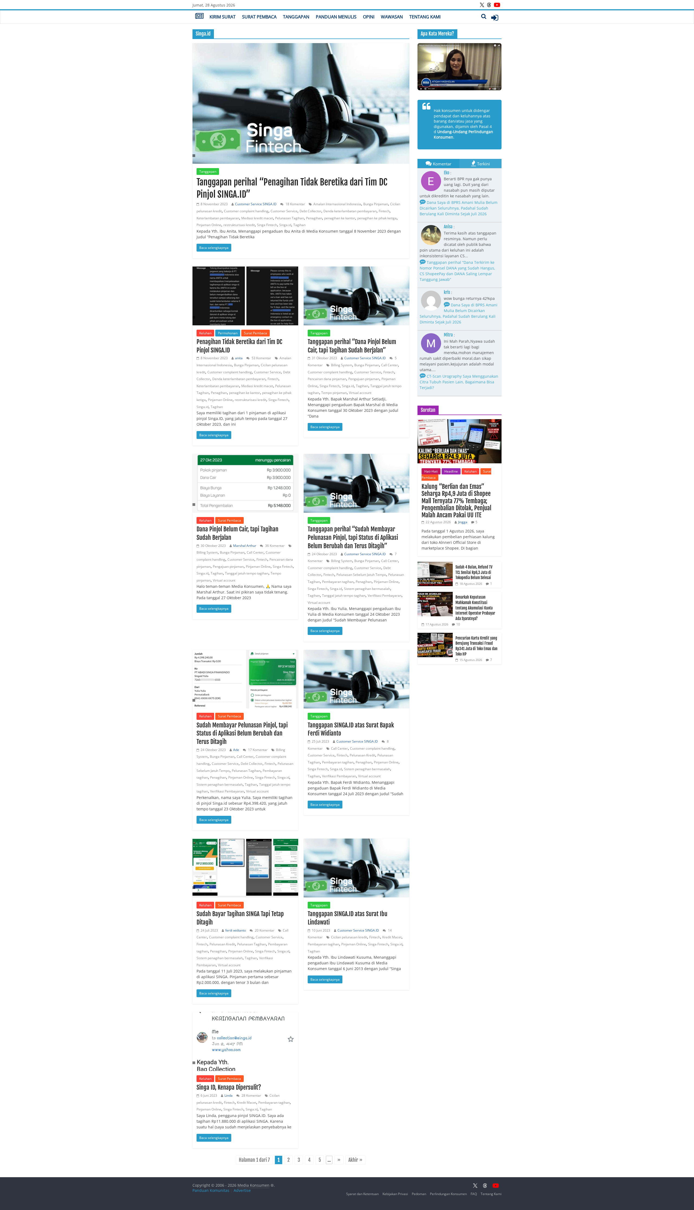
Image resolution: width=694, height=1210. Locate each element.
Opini (368, 17)
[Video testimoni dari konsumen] (459, 66)
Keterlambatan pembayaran (218, 218)
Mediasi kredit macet (257, 218)
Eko (446, 172)
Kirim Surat (223, 17)
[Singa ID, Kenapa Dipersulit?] (245, 1041)
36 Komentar (274, 545)
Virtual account (360, 392)
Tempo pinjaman (334, 392)
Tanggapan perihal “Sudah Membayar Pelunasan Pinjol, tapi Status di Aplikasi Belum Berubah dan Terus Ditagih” (353, 537)
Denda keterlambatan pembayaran (350, 211)
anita (239, 358)
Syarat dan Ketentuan (362, 1194)
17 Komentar (257, 749)
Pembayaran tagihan (338, 581)
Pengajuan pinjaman (363, 379)
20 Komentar (264, 930)
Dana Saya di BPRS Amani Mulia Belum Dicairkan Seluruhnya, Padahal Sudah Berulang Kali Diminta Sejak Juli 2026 (458, 208)
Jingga (462, 522)
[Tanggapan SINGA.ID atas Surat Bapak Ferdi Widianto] (356, 679)
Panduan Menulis (336, 17)
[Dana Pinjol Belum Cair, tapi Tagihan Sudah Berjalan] (245, 483)
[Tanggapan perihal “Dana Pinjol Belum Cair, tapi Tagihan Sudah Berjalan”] (356, 296)
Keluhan (205, 333)
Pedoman (419, 1194)
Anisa (448, 226)
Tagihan (299, 225)
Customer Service (284, 211)
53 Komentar (261, 358)
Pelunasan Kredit (362, 755)
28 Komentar (251, 1095)
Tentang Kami (425, 17)
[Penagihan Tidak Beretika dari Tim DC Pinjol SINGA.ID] (245, 296)
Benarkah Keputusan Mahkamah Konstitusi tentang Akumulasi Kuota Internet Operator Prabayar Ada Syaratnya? (475, 608)
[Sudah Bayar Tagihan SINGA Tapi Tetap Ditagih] (245, 867)
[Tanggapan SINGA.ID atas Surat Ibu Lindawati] (356, 868)
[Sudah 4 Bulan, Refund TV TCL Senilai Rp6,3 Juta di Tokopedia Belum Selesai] (435, 564)
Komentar (442, 163)
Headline (451, 471)
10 (458, 624)
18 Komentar (295, 204)
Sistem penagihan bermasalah (367, 588)
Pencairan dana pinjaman (327, 379)
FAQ (474, 1194)
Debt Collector (310, 211)
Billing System (341, 365)
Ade (236, 749)
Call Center (389, 365)
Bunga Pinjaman (375, 204)
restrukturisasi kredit (239, 225)
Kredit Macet (391, 937)
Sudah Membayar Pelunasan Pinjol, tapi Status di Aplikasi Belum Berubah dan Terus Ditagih (242, 733)
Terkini (483, 163)
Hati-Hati (431, 471)
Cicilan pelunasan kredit (349, 937)
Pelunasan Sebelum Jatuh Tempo (361, 574)
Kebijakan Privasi (395, 1194)
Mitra (448, 335)
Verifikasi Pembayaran (384, 595)
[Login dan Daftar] (495, 17)
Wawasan (392, 17)
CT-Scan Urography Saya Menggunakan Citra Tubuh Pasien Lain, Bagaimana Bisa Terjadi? (459, 382)
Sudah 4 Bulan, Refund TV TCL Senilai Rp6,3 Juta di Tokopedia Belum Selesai (473, 572)
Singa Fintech (267, 225)
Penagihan (314, 218)
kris (447, 292)
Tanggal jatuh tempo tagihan (246, 573)
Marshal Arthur (244, 545)
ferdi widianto (235, 930)
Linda (228, 1095)
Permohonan (227, 333)
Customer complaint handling (246, 211)
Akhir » (355, 1160)
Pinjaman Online (209, 225)
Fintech (384, 211)
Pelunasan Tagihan (289, 218)
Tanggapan (296, 17)
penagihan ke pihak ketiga (377, 218)
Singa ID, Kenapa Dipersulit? (229, 1087)
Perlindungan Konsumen (448, 1194)
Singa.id (285, 225)
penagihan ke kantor (339, 218)
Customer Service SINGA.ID (256, 204)
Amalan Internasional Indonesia (337, 204)
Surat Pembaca (259, 17)
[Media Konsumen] (199, 16)
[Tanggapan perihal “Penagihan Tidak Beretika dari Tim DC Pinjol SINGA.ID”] (300, 103)
